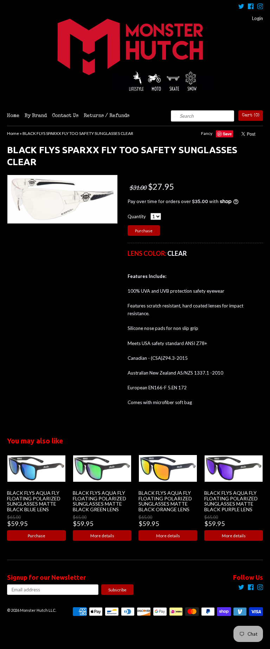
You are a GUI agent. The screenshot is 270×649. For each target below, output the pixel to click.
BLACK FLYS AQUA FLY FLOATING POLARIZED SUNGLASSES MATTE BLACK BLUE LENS (33, 501)
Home (13, 115)
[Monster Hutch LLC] (135, 55)
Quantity (137, 216)
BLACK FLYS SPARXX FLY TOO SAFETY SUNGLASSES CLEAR (77, 133)
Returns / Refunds (106, 115)
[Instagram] (260, 7)
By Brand (36, 115)
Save (227, 133)
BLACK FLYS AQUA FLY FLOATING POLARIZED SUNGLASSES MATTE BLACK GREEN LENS (99, 501)
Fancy (206, 133)
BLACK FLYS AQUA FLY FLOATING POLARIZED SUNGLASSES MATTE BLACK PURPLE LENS (231, 501)
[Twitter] (241, 7)
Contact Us (65, 115)
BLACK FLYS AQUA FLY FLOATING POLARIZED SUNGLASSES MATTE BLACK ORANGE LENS (165, 501)
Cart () (250, 115)
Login (257, 18)
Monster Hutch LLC (38, 610)
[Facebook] (250, 7)
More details (102, 535)
